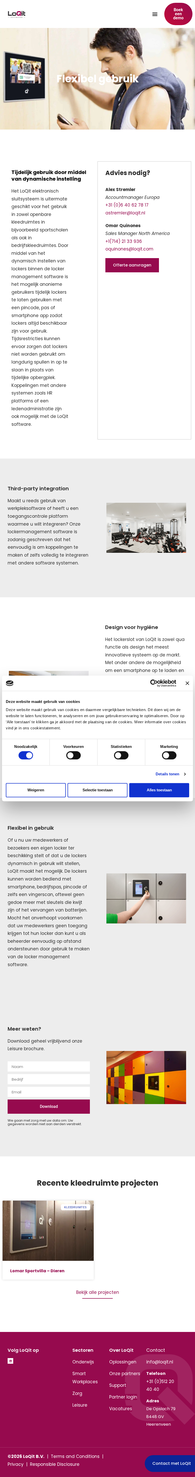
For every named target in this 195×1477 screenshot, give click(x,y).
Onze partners (124, 1374)
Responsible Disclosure (54, 1464)
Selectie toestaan (98, 790)
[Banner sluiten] (187, 683)
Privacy (16, 1464)
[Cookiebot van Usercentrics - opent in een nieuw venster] (154, 683)
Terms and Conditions (75, 1456)
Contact (155, 1350)
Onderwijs (83, 1362)
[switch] (73, 755)
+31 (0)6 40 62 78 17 (127, 205)
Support (117, 1385)
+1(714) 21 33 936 (123, 241)
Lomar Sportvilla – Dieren (37, 1271)
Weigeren (35, 790)
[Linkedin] (10, 1361)
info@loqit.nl (159, 1362)
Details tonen (167, 774)
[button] (155, 14)
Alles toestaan (159, 790)
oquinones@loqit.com (129, 249)
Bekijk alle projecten (97, 1292)
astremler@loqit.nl (125, 213)
